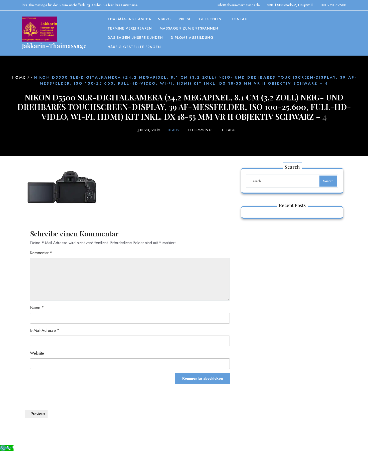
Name (37, 308)
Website (37, 353)
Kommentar (41, 253)
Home (19, 77)
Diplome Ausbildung (192, 37)
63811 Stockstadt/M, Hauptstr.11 (290, 5)
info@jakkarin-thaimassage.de (239, 5)
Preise (185, 19)
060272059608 (333, 5)
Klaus (173, 130)
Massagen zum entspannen (189, 28)
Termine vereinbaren (130, 28)
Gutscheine (211, 19)
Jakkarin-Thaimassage (54, 45)
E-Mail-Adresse (44, 330)
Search (328, 181)
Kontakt (241, 19)
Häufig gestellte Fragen (134, 46)
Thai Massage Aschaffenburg (139, 19)
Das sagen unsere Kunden (135, 37)
